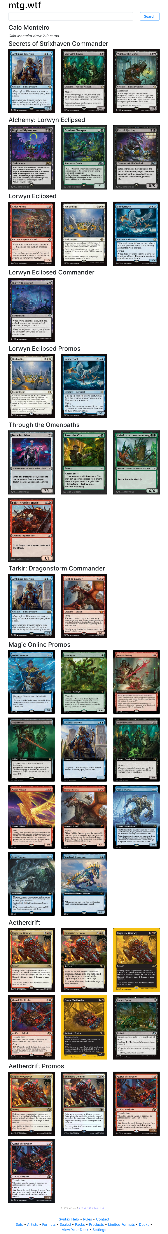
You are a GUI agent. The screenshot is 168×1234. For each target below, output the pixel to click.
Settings (99, 1229)
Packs (80, 1224)
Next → (99, 1208)
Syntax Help (69, 1219)
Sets (20, 1224)
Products (97, 1224)
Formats (49, 1224)
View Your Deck (75, 1229)
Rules (88, 1219)
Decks (144, 1224)
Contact (102, 1219)
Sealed (66, 1224)
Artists (33, 1224)
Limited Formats (122, 1224)
